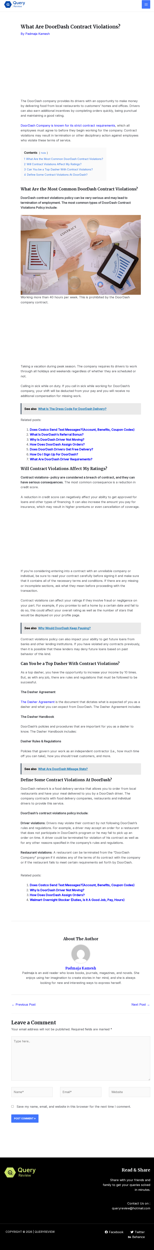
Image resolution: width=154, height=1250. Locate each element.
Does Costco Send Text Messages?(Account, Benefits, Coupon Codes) (82, 429)
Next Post (140, 1004)
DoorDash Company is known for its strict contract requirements (68, 125)
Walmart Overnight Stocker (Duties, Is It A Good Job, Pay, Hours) (77, 900)
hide (43, 152)
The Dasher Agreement (38, 702)
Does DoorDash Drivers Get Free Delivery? (61, 449)
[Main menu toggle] (146, 4)
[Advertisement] (81, 70)
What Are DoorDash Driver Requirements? (61, 459)
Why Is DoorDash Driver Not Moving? (57, 439)
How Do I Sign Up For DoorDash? (54, 454)
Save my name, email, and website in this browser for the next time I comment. (74, 1106)
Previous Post (24, 1004)
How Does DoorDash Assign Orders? (57, 444)
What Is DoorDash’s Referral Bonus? (57, 434)
